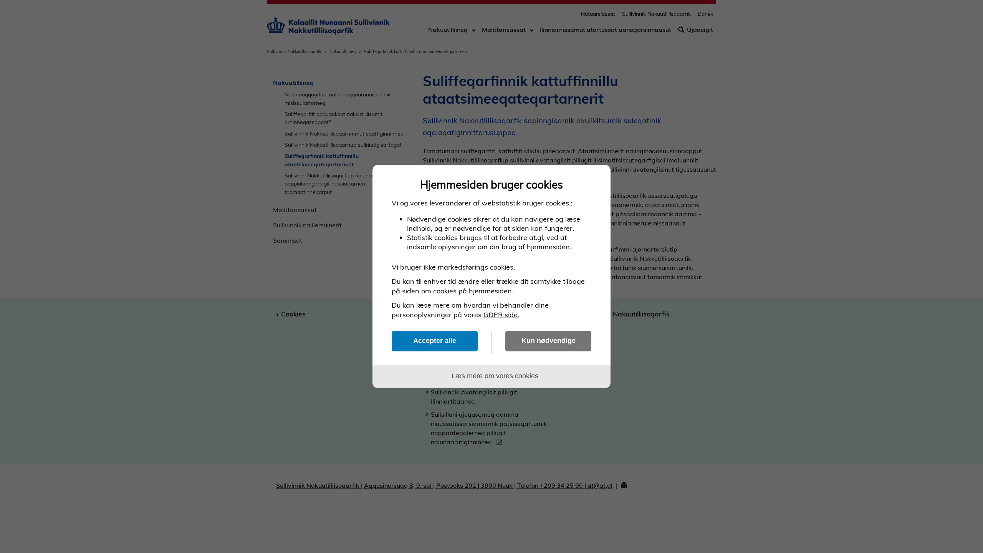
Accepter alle (434, 340)
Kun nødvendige (548, 340)
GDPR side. (501, 314)
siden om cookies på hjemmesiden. (457, 290)
